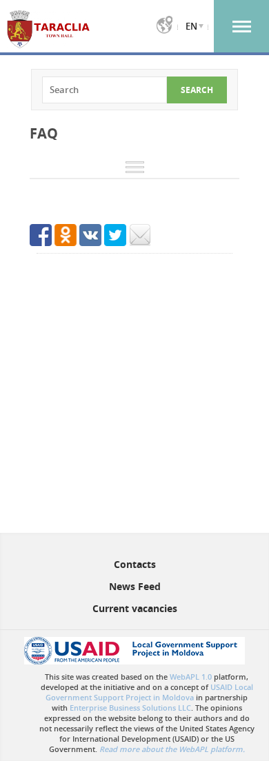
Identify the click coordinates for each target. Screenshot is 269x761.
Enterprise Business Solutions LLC (130, 707)
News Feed (135, 586)
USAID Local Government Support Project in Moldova (149, 692)
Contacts (135, 564)
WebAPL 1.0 (191, 676)
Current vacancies (134, 608)
